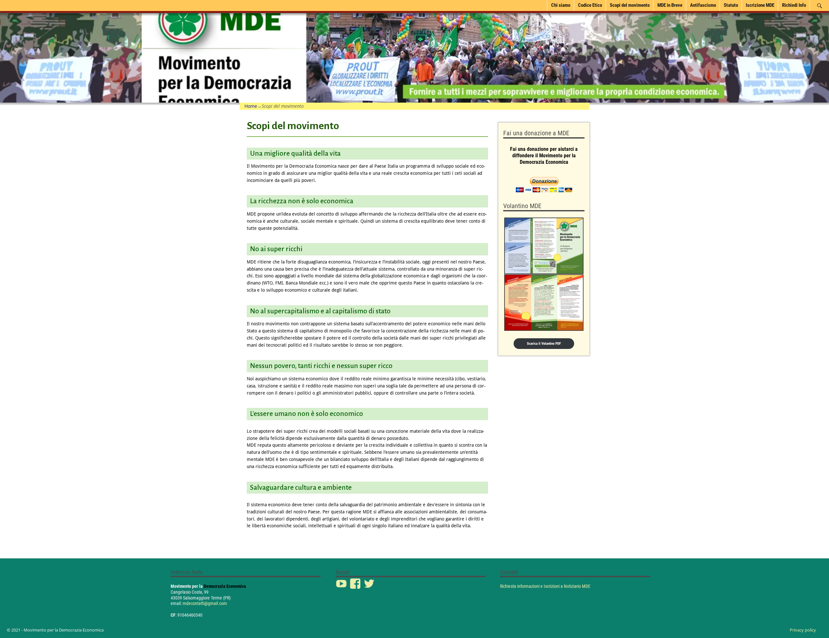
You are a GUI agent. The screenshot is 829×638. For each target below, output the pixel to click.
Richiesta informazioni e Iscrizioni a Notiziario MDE (545, 586)
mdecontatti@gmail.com (205, 603)
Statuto (731, 5)
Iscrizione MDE (760, 5)
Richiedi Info (794, 5)
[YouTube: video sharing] (341, 580)
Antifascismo (703, 5)
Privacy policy (803, 630)
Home (250, 106)
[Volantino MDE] (544, 274)
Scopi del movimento (630, 5)
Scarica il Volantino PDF (544, 343)
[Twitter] (369, 580)
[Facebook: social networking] (355, 580)
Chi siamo (560, 5)
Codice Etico (590, 5)
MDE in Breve (669, 5)
